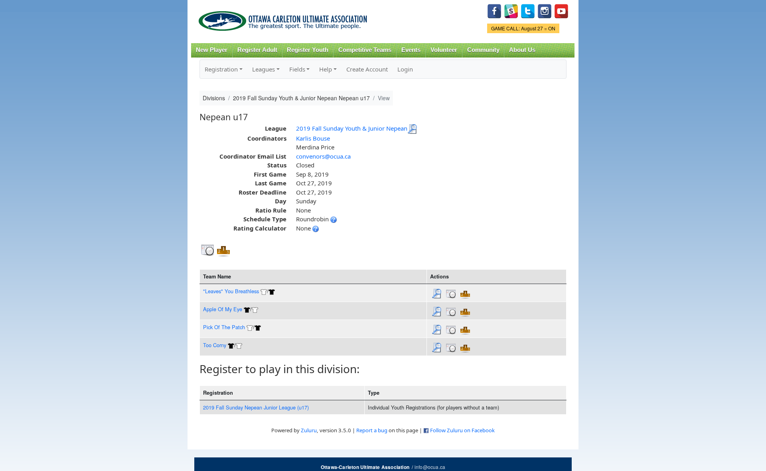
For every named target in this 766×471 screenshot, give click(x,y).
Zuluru (309, 430)
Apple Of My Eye (222, 309)
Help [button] (325, 69)
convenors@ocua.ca (323, 156)
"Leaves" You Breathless (231, 291)
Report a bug (371, 430)
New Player (211, 50)
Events (411, 50)
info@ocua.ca (430, 466)
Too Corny (214, 345)
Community (483, 50)
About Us (522, 50)
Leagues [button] (263, 69)
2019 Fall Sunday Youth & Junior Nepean (351, 128)
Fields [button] (297, 69)
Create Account (367, 69)
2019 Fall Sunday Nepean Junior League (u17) (256, 407)
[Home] (284, 18)
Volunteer (443, 50)
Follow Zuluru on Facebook (462, 430)
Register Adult (257, 50)
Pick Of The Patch (224, 327)
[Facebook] (494, 10)
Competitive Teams (364, 50)
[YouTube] (561, 10)
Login (405, 69)
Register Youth (307, 50)
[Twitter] (528, 10)
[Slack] (511, 10)
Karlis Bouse (313, 138)
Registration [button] (221, 69)
